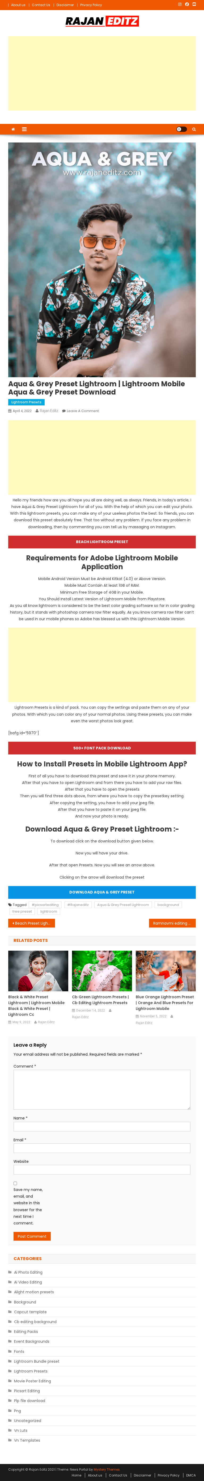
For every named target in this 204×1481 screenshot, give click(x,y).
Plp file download (29, 1400)
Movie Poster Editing (32, 1381)
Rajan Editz (49, 411)
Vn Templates (27, 1440)
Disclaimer (65, 5)
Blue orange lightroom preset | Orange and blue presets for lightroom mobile (165, 1002)
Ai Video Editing (28, 1282)
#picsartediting (45, 904)
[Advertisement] (102, 73)
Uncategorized (27, 1420)
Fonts (19, 1351)
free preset (22, 911)
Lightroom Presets (26, 402)
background (168, 904)
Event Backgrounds (31, 1341)
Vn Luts (20, 1430)
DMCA (191, 1475)
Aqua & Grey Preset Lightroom (123, 904)
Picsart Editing (27, 1391)
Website (21, 1161)
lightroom (48, 911)
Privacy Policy (91, 5)
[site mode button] (181, 129)
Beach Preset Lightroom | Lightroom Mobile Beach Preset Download (35, 923)
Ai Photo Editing (28, 1272)
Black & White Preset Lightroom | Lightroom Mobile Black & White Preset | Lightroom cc (36, 1005)
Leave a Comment (83, 410)
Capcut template (30, 1312)
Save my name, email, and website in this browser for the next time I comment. (28, 1206)
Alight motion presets (34, 1292)
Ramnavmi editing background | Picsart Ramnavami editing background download (174, 923)
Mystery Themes (107, 1469)
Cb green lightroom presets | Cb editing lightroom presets (100, 999)
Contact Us (41, 5)
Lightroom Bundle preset (37, 1361)
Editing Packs (26, 1331)
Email (20, 1140)
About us (18, 5)
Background (25, 1302)
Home (76, 1475)
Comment (25, 1066)
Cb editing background (35, 1321)
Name (21, 1118)
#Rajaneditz (78, 904)
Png (17, 1410)
